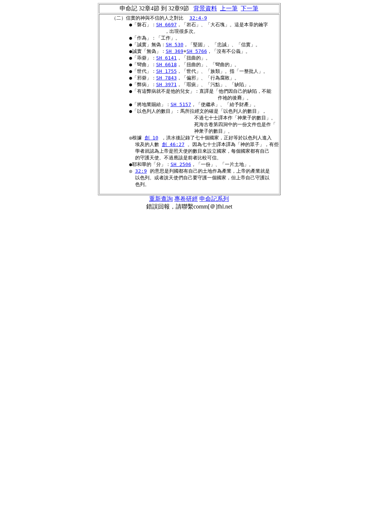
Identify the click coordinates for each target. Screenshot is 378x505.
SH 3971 (166, 84)
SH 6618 (166, 64)
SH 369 (174, 51)
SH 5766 (196, 51)
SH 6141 (166, 58)
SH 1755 (166, 71)
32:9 (141, 171)
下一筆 (249, 8)
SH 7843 (166, 78)
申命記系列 (214, 199)
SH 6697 (166, 24)
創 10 (151, 137)
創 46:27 (173, 144)
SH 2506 (181, 164)
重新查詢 (161, 199)
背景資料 (205, 8)
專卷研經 (186, 199)
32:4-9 (198, 18)
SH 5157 (181, 104)
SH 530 (174, 44)
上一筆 (229, 8)
